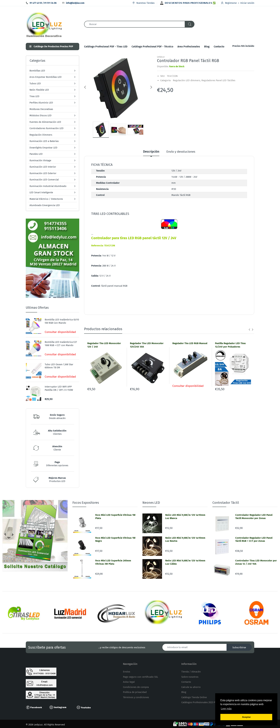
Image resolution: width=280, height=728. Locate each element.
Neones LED (151, 503)
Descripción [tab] (151, 151)
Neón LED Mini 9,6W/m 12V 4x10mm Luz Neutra (185, 539)
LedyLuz (161, 57)
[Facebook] (35, 707)
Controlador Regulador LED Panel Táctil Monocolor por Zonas (253, 516)
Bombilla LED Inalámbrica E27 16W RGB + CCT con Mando (61, 344)
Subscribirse (239, 647)
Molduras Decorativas (41, 109)
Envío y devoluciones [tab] (180, 151)
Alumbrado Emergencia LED (44, 205)
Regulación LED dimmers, (187, 80)
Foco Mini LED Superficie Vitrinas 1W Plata (115, 516)
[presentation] (249, 329)
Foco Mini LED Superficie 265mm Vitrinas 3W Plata (113, 562)
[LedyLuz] (44, 24)
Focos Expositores (85, 503)
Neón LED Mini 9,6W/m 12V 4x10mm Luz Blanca (185, 516)
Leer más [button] (226, 708)
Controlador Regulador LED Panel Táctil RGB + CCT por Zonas (253, 539)
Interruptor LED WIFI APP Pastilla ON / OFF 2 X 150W (59, 388)
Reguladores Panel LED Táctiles (218, 80)
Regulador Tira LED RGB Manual (189, 343)
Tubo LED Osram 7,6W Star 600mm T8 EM (59, 366)
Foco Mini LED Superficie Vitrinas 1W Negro (115, 539)
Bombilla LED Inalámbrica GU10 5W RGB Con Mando (62, 321)
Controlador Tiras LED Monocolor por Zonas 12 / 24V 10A (256, 562)
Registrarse (230, 3)
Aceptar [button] (246, 717)
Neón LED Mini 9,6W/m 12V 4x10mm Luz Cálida (185, 562)
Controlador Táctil (225, 503)
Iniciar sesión (247, 3)
